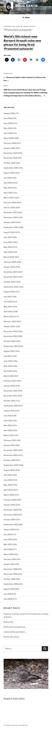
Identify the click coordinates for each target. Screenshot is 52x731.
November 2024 (11, 217)
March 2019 (9, 554)
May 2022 (8, 366)
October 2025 (10, 163)
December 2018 (10, 569)
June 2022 (8, 361)
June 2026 (8, 123)
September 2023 (11, 287)
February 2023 (10, 321)
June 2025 (8, 183)
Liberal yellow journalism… (15, 632)
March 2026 (9, 138)
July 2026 (8, 118)
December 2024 (11, 212)
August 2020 (9, 470)
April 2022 (8, 371)
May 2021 (8, 425)
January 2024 (9, 267)
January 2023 (9, 326)
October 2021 (9, 401)
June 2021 (8, 421)
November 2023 (11, 277)
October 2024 (10, 222)
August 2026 (9, 113)
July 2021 (7, 416)
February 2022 (10, 381)
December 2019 (10, 510)
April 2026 (8, 133)
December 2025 (11, 153)
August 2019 (9, 529)
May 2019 (8, 544)
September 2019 (11, 524)
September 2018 (11, 584)
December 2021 (10, 391)
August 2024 (9, 232)
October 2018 (9, 579)
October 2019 (9, 520)
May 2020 (8, 485)
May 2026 (8, 128)
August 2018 (9, 589)
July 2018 (8, 594)
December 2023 (11, 272)
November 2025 (11, 158)
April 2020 (8, 490)
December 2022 (11, 331)
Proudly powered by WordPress (16, 725)
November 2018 (10, 574)
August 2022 (9, 351)
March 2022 (9, 376)
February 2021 (10, 440)
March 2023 (9, 316)
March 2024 (9, 257)
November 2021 (10, 396)
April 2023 (8, 311)
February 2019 (10, 559)
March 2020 (9, 495)
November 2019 (10, 515)
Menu (27, 17)
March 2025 (9, 198)
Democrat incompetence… (15, 627)
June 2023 (8, 302)
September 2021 (11, 406)
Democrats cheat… (12, 637)
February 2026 (10, 143)
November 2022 (11, 336)
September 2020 (11, 465)
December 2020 (11, 450)
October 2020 (10, 460)
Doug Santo (26, 6)
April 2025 (8, 193)
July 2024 (8, 237)
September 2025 (11, 168)
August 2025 (9, 173)
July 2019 (8, 534)
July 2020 (8, 475)
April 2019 (8, 549)
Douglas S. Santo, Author (14, 698)
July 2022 (8, 356)
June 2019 (8, 539)
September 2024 (11, 227)
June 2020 (8, 480)
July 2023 (8, 297)
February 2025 (10, 202)
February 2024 (10, 262)
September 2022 (11, 346)
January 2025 (9, 207)
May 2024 (8, 247)
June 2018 (8, 599)
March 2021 (9, 435)
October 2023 (10, 282)
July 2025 (8, 178)
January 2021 (9, 445)
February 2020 (10, 500)
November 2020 (11, 455)
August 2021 (9, 411)
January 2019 (9, 564)
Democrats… (9, 622)
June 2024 (8, 242)
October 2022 (9, 341)
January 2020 (9, 505)
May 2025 (8, 188)
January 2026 (9, 148)
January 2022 (9, 386)
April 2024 (8, 252)
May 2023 (8, 307)
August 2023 (9, 292)
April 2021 (8, 430)
